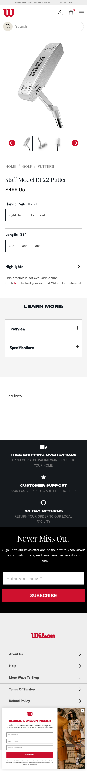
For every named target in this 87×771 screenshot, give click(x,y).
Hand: (21, 204)
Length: (15, 234)
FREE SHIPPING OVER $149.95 (32, 2)
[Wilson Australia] (43, 635)
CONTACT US (65, 2)
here (17, 283)
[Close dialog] (82, 710)
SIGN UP (29, 754)
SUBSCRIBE (43, 595)
